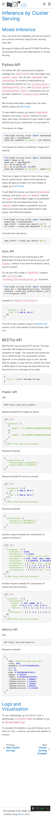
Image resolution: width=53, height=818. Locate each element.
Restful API (42, 324)
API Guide (25, 106)
